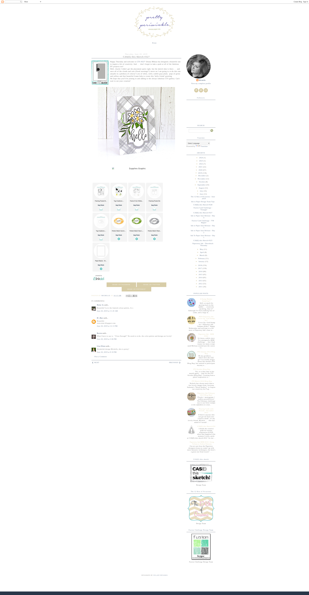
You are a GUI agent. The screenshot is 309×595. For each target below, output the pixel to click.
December (202, 176)
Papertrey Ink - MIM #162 (206, 335)
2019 (200, 173)
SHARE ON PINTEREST (136, 289)
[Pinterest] (196, 90)
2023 (201, 161)
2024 (201, 158)
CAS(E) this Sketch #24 (206, 426)
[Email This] (127, 296)
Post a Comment (101, 356)
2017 (200, 268)
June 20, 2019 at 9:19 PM (107, 352)
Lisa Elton (101, 346)
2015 (201, 274)
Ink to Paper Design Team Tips (203, 202)
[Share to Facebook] (134, 296)
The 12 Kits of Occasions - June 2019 (203, 198)
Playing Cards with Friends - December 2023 (206, 410)
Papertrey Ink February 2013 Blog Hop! (206, 394)
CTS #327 (141, 62)
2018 (200, 265)
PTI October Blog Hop (201, 369)
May (202, 249)
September (202, 185)
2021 (201, 167)
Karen (99, 333)
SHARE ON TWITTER (151, 284)
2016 (201, 271)
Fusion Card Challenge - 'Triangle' (203, 209)
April (202, 252)
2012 (201, 284)
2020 (201, 170)
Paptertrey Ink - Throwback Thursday (203, 244)
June (202, 194)
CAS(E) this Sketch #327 (202, 213)
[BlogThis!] (129, 296)
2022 (201, 164)
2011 (201, 287)
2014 (201, 277)
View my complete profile (201, 83)
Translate (204, 146)
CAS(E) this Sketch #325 (202, 240)
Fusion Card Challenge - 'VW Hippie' (203, 222)
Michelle (202, 80)
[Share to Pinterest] (136, 296)
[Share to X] (131, 296)
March (202, 255)
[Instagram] (201, 90)
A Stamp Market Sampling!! (206, 300)
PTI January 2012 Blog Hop (206, 353)
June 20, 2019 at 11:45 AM (107, 311)
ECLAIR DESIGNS (160, 575)
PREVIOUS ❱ (175, 362)
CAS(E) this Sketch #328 (202, 205)
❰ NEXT (95, 362)
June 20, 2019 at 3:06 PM (107, 339)
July (202, 191)
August (202, 188)
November (202, 179)
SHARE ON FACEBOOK (121, 284)
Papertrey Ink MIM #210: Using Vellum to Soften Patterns (202, 443)
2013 (201, 281)
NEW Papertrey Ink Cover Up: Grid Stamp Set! (206, 318)
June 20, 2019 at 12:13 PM (107, 326)
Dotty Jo (100, 305)
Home (154, 43)
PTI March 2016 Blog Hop (202, 381)
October (202, 182)
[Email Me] (206, 90)
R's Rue (100, 318)
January (202, 261)
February (201, 258)
